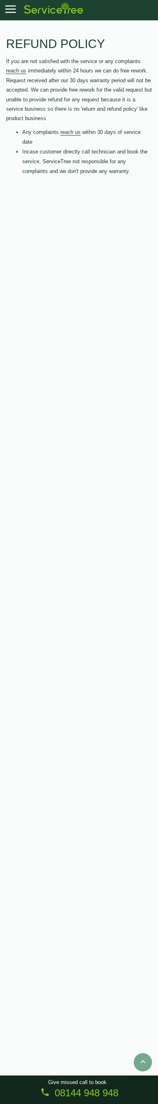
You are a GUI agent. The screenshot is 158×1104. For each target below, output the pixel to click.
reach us (16, 71)
